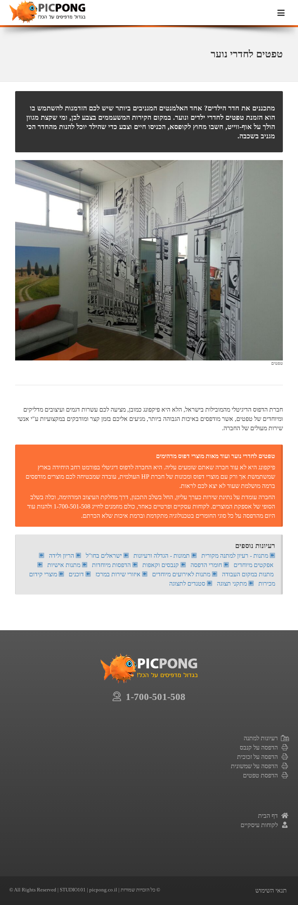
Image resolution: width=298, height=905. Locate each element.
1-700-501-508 (153, 696)
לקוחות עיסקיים (261, 825)
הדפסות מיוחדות (112, 565)
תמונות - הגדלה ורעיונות (162, 555)
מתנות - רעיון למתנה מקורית (235, 555)
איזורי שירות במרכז (118, 574)
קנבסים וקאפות (161, 565)
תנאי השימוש (271, 890)
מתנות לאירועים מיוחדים (182, 574)
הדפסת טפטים (262, 775)
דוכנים (77, 574)
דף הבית (269, 815)
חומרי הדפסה (207, 565)
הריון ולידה (62, 555)
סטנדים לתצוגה (188, 583)
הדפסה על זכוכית (259, 756)
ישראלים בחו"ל (104, 555)
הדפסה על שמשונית (256, 766)
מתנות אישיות (64, 565)
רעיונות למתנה (262, 738)
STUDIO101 (73, 890)
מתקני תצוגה (232, 583)
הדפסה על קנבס (260, 747)
